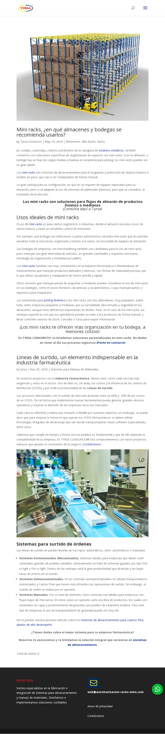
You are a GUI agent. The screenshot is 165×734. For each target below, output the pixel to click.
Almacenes (73, 141)
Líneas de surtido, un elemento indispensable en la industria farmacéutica (77, 360)
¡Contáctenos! (91, 444)
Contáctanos (96, 716)
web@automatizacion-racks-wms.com (116, 692)
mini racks (28, 172)
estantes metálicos (111, 150)
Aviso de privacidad (100, 706)
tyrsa (23, 369)
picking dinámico (54, 300)
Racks (101, 141)
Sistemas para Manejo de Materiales (75, 369)
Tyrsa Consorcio (31, 141)
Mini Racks (89, 141)
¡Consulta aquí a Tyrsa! (82, 208)
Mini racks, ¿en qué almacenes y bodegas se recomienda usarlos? (69, 132)
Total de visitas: (27, 653)
